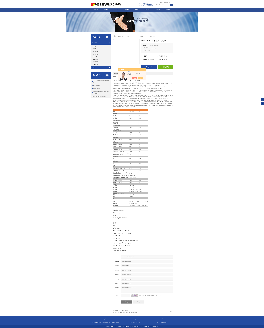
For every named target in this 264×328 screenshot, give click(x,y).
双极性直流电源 (96, 85)
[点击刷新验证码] (134, 295)
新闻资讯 (137, 9)
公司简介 (106, 9)
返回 (171, 311)
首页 (123, 36)
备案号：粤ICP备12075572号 (146, 326)
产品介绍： (116, 73)
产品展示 (127, 36)
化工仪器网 (132, 326)
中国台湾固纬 (94, 42)
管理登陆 (137, 326)
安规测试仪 (95, 59)
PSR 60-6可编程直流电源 (122, 310)
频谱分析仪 (95, 51)
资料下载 (147, 9)
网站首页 (162, 2)
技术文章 (127, 9)
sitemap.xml (155, 326)
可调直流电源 (96, 54)
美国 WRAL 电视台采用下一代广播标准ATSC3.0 (101, 92)
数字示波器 (95, 61)
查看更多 (93, 67)
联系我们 (171, 2)
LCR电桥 (95, 56)
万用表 (94, 46)
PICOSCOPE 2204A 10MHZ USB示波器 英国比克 (127, 312)
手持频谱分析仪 (96, 88)
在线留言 (166, 2)
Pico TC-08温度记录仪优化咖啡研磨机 (101, 81)
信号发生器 (95, 64)
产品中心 (116, 9)
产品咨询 (149, 67)
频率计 (94, 48)
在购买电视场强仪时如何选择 (99, 96)
